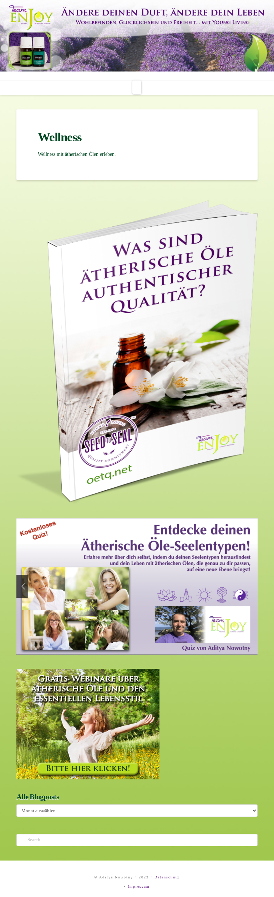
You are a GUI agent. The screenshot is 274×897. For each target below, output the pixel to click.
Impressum (139, 886)
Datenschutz (166, 877)
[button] (136, 87)
